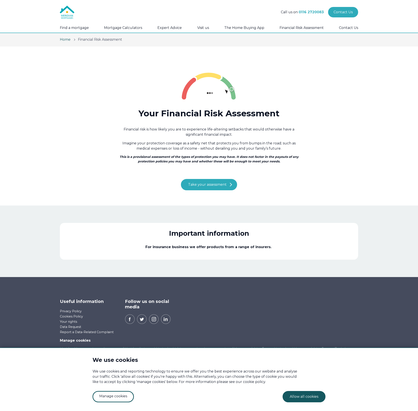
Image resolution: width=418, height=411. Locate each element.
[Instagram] (154, 319)
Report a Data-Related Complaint (87, 332)
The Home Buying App (244, 28)
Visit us (203, 28)
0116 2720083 (311, 12)
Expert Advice (169, 28)
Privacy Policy (71, 311)
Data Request (70, 327)
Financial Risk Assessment (302, 28)
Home (65, 39)
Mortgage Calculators (123, 28)
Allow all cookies (304, 396)
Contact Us (348, 28)
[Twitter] (142, 319)
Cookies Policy (71, 316)
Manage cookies (75, 340)
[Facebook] (130, 319)
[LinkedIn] (166, 319)
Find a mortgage (74, 28)
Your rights (68, 322)
